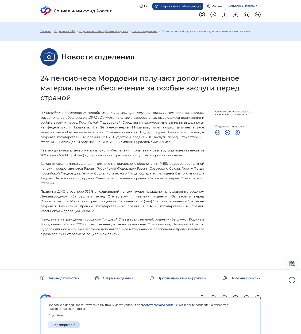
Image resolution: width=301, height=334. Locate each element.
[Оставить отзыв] (292, 263)
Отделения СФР (64, 31)
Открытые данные (118, 278)
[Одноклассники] (237, 132)
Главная (45, 31)
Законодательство (63, 278)
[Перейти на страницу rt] (246, 14)
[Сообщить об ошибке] (292, 280)
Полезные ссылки (245, 278)
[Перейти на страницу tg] (258, 14)
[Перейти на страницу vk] (213, 14)
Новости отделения (144, 31)
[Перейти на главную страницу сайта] (76, 11)
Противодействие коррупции (181, 278)
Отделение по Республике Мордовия (103, 31)
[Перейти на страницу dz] (235, 14)
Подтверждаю (63, 325)
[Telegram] (217, 132)
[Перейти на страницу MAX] (202, 14)
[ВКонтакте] (227, 132)
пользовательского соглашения (160, 305)
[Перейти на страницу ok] (224, 14)
